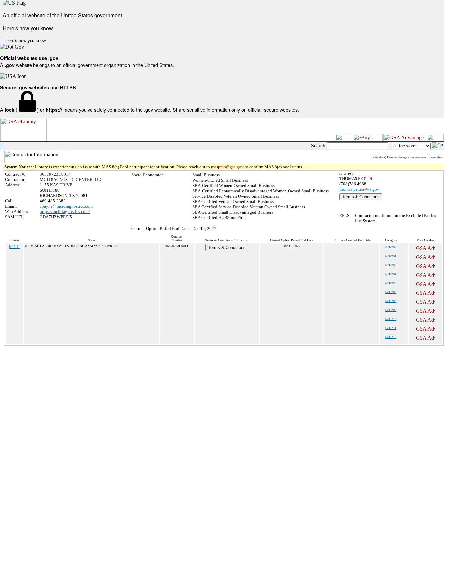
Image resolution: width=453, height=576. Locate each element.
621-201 (390, 256)
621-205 (390, 283)
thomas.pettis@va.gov (359, 189)
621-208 (390, 301)
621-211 (390, 328)
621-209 (390, 310)
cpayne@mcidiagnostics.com (66, 206)
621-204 (390, 274)
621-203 (390, 265)
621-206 (390, 292)
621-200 (390, 247)
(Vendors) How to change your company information (408, 157)
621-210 (390, 319)
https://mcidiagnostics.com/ (65, 211)
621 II (14, 246)
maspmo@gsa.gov (227, 166)
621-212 (390, 337)
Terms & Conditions (361, 196)
